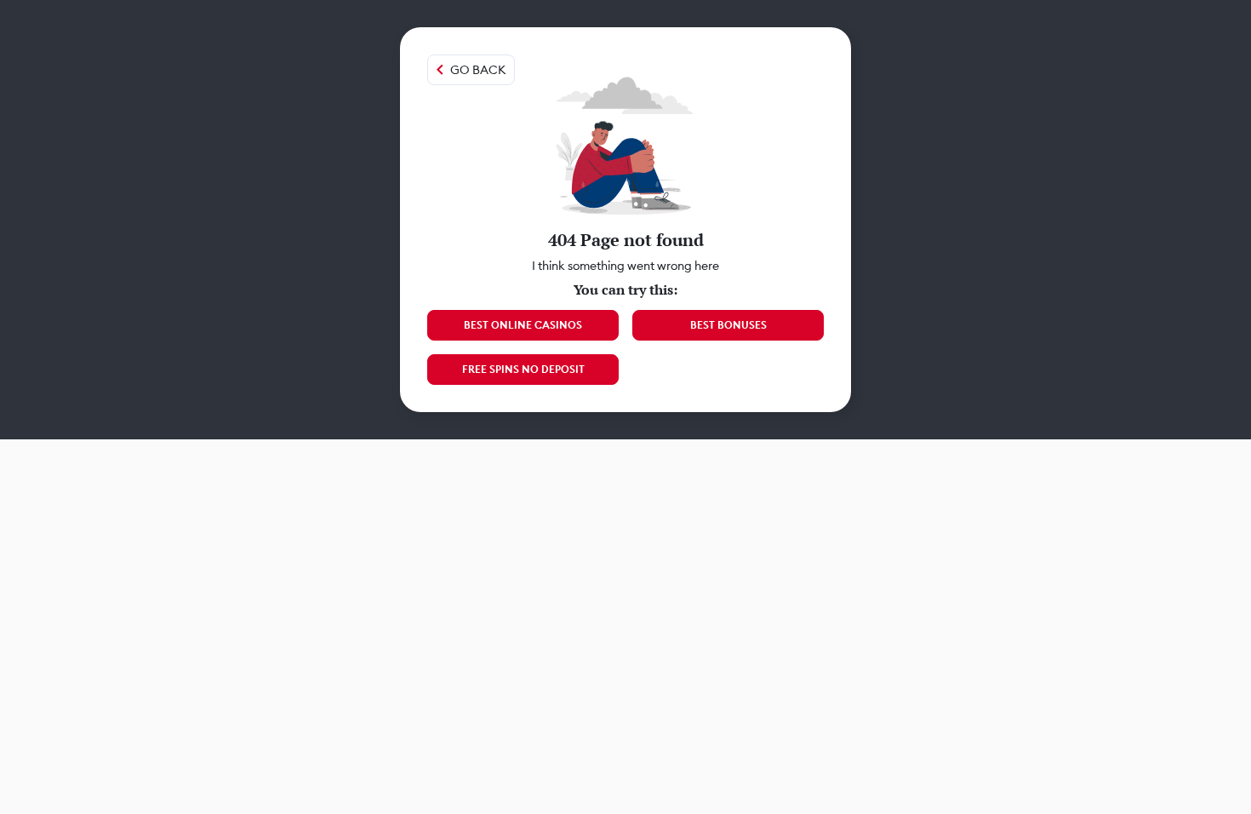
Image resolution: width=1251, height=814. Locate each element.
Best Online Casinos (523, 324)
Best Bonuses (728, 324)
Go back (478, 69)
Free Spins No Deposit (523, 369)
